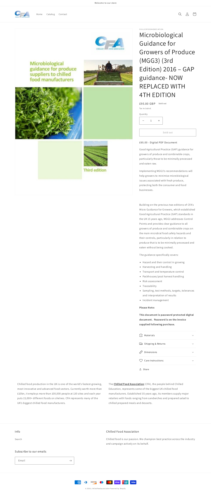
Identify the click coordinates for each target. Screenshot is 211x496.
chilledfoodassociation (100, 488)
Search (18, 439)
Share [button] (146, 369)
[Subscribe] (70, 461)
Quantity (143, 114)
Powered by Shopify (118, 488)
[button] (180, 14)
